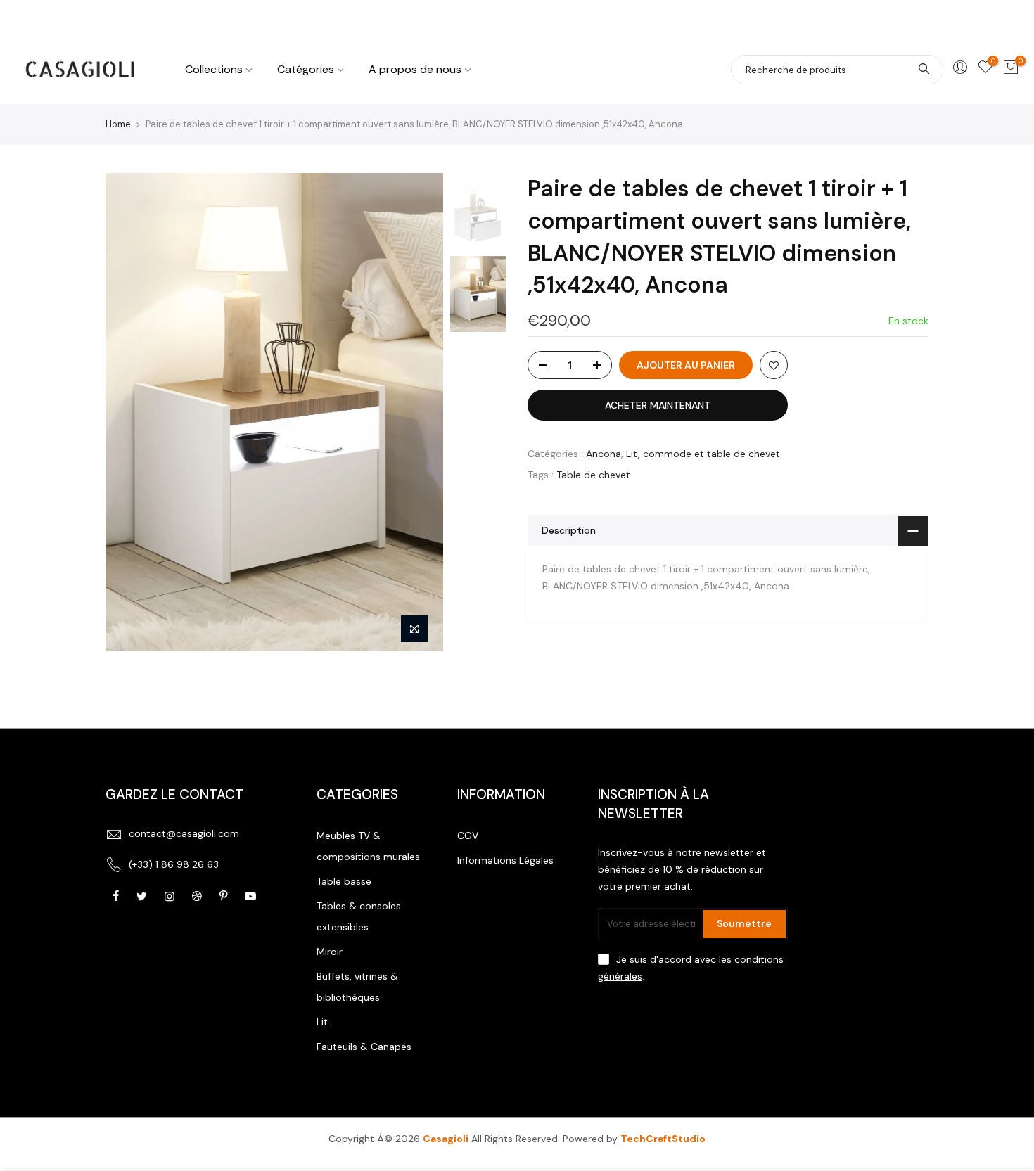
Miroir (330, 951)
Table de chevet (593, 474)
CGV (467, 835)
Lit (322, 1022)
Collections (214, 69)
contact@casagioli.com (184, 833)
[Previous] (130, 412)
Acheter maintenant (657, 405)
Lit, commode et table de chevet (703, 453)
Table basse (344, 881)
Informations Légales (505, 860)
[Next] (418, 412)
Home (118, 124)
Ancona (603, 453)
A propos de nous (415, 69)
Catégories (305, 69)
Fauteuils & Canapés (364, 1046)
